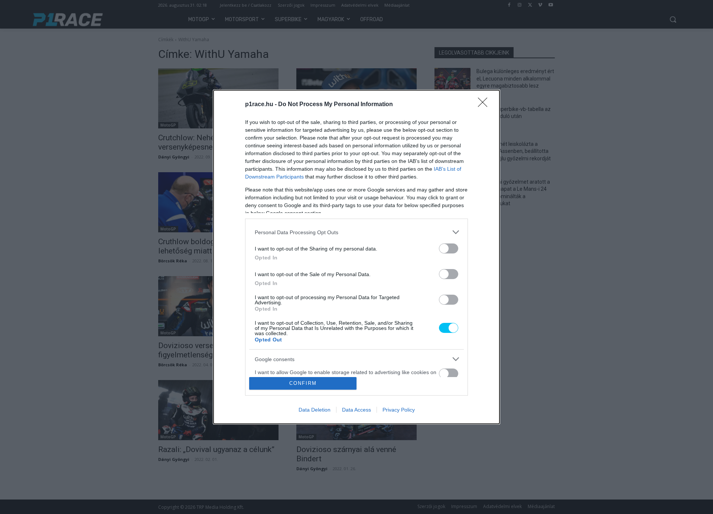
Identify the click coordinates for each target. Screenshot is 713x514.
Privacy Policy (398, 410)
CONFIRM (303, 383)
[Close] (485, 105)
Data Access (356, 410)
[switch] (448, 248)
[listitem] (356, 232)
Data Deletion (315, 410)
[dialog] (356, 257)
